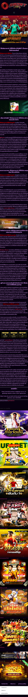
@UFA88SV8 (11, 400)
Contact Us (4, 684)
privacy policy (22, 684)
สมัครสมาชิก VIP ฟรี (9, 670)
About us (12, 684)
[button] (14, 12)
